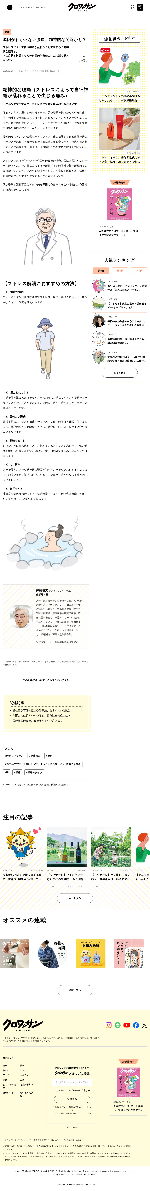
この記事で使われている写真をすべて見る (46, 680)
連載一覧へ (75, 990)
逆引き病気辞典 (26, 1094)
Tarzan (86, 1171)
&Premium (76, 1171)
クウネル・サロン (118, 1171)
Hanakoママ (104, 1171)
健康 (7, 32)
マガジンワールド (65, 1174)
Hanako (67, 1171)
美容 (22, 1065)
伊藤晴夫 (34, 755)
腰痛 (17, 772)
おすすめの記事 (9, 1086)
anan (18, 1171)
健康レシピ (8, 1092)
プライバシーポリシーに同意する (74, 1090)
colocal (94, 1171)
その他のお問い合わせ (72, 1140)
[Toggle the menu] (9, 7)
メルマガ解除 (72, 1127)
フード (6, 1075)
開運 (5, 1080)
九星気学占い (26, 1084)
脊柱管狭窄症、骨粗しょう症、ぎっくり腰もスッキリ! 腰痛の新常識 (43, 764)
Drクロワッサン (14, 755)
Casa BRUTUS (47, 1171)
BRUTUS (26, 1171)
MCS (54, 1174)
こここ (130, 1171)
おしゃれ (7, 1070)
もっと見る (120, 372)
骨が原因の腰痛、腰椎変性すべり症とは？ (38, 720)
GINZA (59, 1171)
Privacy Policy (90, 1174)
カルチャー (25, 1075)
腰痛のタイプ (34, 772)
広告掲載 (78, 1174)
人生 (22, 1080)
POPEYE (35, 1171)
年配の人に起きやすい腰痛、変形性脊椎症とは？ (42, 715)
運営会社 (38, 1140)
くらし (23, 1070)
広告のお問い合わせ (52, 1140)
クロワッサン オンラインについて (17, 1140)
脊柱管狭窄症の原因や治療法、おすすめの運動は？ (43, 710)
